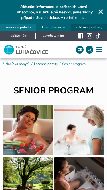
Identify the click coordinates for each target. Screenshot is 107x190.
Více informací (73, 17)
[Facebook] (80, 36)
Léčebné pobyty (46, 64)
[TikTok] (98, 36)
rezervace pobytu (18, 27)
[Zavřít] (100, 11)
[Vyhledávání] (89, 50)
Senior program (74, 64)
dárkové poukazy (89, 27)
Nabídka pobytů (17, 64)
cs (80, 49)
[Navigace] (99, 50)
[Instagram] (89, 36)
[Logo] (36, 50)
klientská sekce (53, 27)
